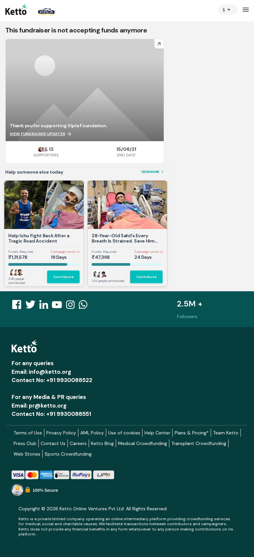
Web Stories (27, 454)
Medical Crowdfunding (142, 443)
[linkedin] (45, 306)
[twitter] (32, 306)
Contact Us (53, 443)
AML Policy (92, 433)
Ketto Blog (102, 443)
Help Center (157, 433)
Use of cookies (124, 433)
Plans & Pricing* (192, 433)
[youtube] (59, 306)
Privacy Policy (61, 433)
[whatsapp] (85, 306)
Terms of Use (28, 433)
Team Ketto (225, 433)
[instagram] (72, 306)
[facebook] (18, 306)
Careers (78, 443)
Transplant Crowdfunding (198, 443)
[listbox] (227, 9)
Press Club (25, 443)
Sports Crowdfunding (68, 454)
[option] (227, 9)
